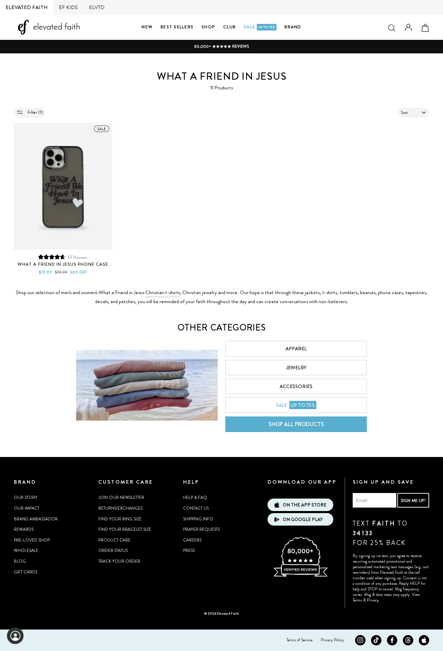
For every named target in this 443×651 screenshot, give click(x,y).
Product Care (114, 540)
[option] (221, 46)
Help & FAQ (195, 497)
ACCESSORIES (296, 386)
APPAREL (296, 348)
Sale (259, 27)
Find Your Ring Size (120, 519)
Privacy (373, 600)
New (147, 27)
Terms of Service (300, 640)
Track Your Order (119, 561)
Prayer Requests (201, 529)
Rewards (24, 529)
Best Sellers (177, 27)
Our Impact (26, 508)
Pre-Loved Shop (32, 540)
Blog (20, 561)
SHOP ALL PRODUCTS (296, 424)
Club (229, 27)
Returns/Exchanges (120, 508)
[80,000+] (300, 576)
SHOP (208, 27)
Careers (192, 540)
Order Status (113, 550)
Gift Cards (25, 572)
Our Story (25, 497)
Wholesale (26, 550)
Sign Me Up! (413, 500)
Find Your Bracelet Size (124, 529)
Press (189, 550)
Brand (292, 27)
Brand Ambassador (36, 519)
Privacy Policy (332, 640)
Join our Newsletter (121, 497)
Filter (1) (35, 112)
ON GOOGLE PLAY (303, 519)
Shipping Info (198, 519)
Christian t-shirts (162, 292)
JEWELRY (296, 367)
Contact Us (196, 508)
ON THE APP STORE (304, 505)
